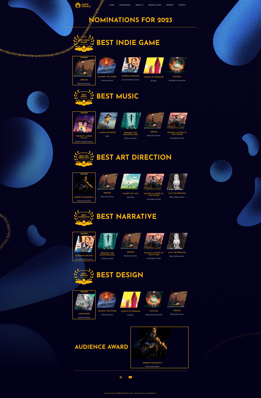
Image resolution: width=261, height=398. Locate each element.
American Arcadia (130, 76)
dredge (84, 80)
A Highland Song (107, 132)
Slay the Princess (177, 193)
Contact (182, 5)
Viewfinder (84, 314)
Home (111, 5)
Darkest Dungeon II (84, 197)
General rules (154, 5)
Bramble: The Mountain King (130, 134)
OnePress (138, 393)
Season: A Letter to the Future (177, 133)
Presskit (170, 5)
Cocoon (177, 77)
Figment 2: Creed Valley (84, 137)
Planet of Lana (130, 193)
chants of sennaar (153, 77)
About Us (139, 5)
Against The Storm (107, 77)
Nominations (124, 5)
